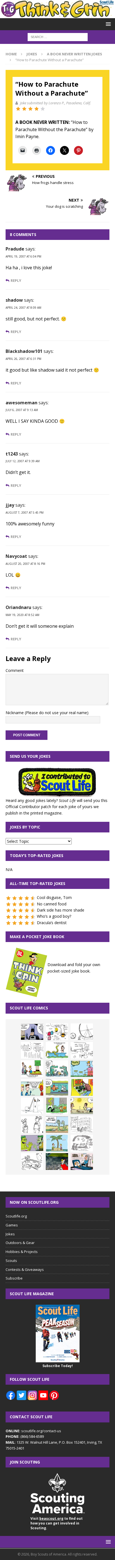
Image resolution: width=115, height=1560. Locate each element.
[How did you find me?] (57, 1106)
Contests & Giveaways (25, 1269)
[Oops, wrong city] (57, 1068)
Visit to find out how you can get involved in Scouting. (56, 1523)
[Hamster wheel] (82, 1031)
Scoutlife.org (16, 1216)
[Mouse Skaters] (32, 1161)
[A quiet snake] (57, 1124)
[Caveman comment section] (82, 1143)
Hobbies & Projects (22, 1251)
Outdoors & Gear (20, 1242)
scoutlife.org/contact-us (33, 1430)
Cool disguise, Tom (54, 897)
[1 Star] (18, 109)
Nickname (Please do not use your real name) (47, 712)
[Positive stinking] (82, 1124)
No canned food (51, 904)
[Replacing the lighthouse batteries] (32, 1106)
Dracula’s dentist (52, 922)
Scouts (11, 1260)
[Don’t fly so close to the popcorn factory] (32, 1087)
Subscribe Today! (57, 1365)
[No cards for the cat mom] (82, 1161)
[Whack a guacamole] (82, 1087)
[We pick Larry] (32, 1068)
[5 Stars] (42, 109)
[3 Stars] (30, 109)
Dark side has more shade (60, 910)
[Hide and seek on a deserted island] (57, 1143)
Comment (15, 670)
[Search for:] (58, 36)
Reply (16, 280)
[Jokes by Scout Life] (57, 14)
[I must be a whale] (57, 1087)
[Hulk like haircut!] (32, 1143)
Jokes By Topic (25, 827)
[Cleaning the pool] (57, 1050)
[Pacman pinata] (57, 1031)
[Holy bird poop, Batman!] (32, 1031)
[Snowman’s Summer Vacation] (82, 1050)
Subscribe (14, 1278)
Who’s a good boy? (54, 916)
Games (12, 1225)
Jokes (32, 53)
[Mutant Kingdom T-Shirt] (32, 1124)
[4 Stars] (36, 109)
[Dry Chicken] (82, 1106)
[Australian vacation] (32, 1050)
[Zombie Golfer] (82, 1068)
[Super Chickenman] (57, 1161)
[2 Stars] (24, 109)
